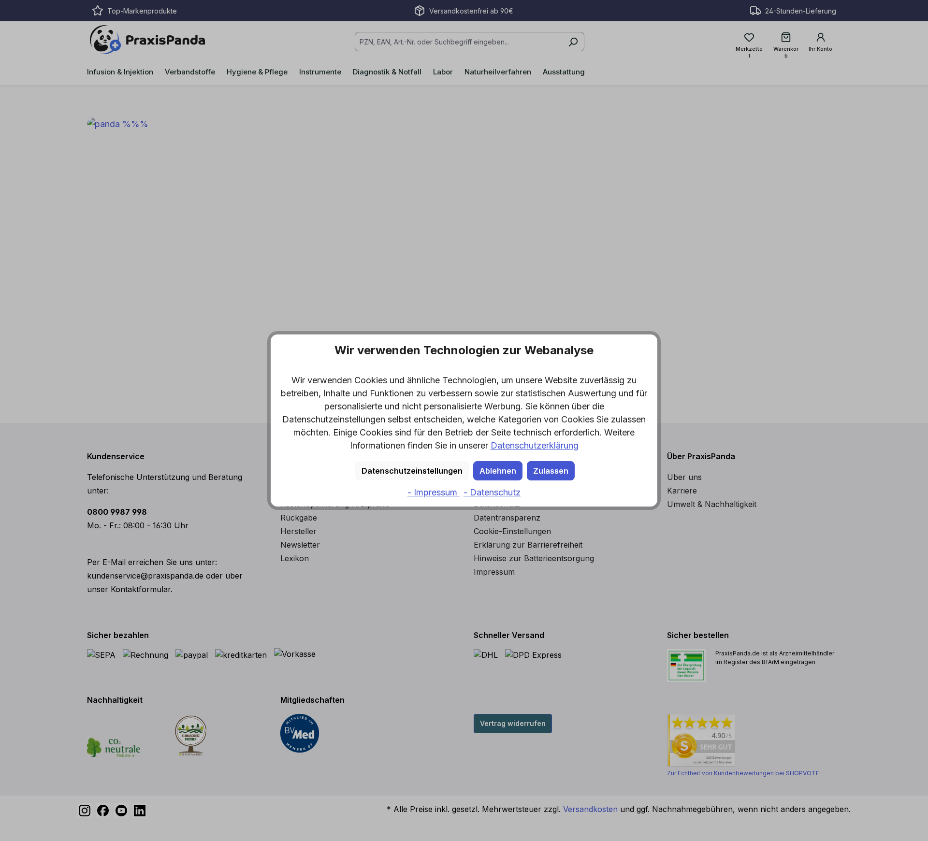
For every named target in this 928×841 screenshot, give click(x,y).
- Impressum (433, 492)
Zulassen (550, 471)
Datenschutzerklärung (535, 445)
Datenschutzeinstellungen (412, 471)
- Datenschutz (492, 492)
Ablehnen (497, 471)
